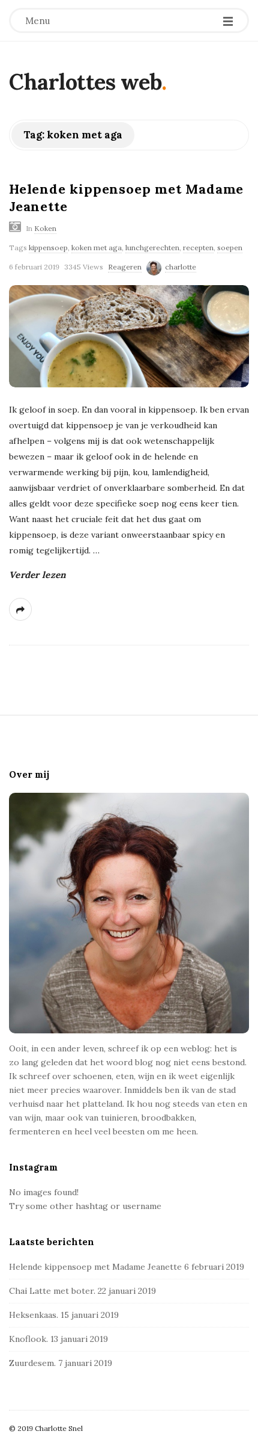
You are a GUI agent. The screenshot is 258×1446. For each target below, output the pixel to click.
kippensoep (48, 247)
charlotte (180, 266)
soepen (229, 247)
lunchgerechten (152, 247)
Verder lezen (38, 574)
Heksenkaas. (33, 1314)
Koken (45, 228)
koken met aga (96, 247)
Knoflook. (28, 1339)
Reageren (125, 266)
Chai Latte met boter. (52, 1290)
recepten (198, 247)
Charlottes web (85, 82)
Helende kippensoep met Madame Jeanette (95, 1266)
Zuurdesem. (32, 1363)
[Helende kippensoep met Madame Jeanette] (129, 336)
